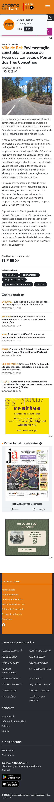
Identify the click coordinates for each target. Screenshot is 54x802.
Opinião (6, 731)
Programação (8, 716)
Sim (28, 28)
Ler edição (40, 509)
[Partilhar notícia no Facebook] (5, 71)
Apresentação (8, 589)
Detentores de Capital (12, 599)
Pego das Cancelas (14, 279)
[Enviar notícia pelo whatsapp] (15, 71)
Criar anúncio (8, 755)
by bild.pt (6, 797)
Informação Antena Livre (14, 721)
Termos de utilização (12, 614)
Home (4, 44)
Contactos (7, 619)
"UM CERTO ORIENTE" (39, 690)
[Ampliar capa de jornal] (27, 474)
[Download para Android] (25, 777)
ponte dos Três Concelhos (17, 284)
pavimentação (29, 274)
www (16, 509)
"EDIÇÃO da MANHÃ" (12, 650)
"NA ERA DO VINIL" (11, 678)
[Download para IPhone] (27, 784)
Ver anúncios (8, 750)
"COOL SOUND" (9, 656)
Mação (40, 284)
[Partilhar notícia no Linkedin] (12, 71)
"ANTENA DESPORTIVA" (40, 668)
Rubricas (6, 726)
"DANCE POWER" (37, 656)
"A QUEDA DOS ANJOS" (40, 684)
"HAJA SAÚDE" (9, 696)
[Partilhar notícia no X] (9, 71)
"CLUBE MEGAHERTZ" (12, 684)
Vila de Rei (10, 274)
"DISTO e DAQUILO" (39, 662)
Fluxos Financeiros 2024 (13, 604)
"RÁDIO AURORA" (10, 662)
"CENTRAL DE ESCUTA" (40, 650)
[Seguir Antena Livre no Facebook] (3, 625)
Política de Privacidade (13, 609)
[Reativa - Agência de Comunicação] (27, 416)
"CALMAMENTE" (9, 690)
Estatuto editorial (10, 594)
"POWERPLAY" (35, 678)
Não (19, 28)
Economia (13, 44)
